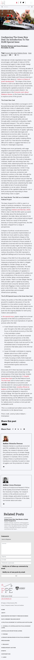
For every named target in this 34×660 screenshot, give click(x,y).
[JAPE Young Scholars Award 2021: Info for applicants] (25, 7)
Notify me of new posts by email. (14, 572)
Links (4, 657)
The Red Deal (5, 380)
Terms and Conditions (19, 605)
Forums (5, 634)
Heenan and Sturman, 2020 (21, 210)
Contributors (5, 654)
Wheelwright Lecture (8, 647)
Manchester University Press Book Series (14, 616)
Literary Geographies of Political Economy (15, 637)
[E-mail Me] (4, 467)
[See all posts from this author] (5, 438)
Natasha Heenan (16, 443)
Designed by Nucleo (9, 605)
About (3, 612)
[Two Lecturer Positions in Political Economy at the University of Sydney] (9, 7)
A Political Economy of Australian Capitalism (16, 622)
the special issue (8, 316)
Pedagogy (6, 644)
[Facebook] (20, 2)
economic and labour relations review (16, 53)
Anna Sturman (15, 485)
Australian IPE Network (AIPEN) (11, 631)
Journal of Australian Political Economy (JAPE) (16, 626)
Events (3, 650)
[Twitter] (23, 2)
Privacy (2, 605)
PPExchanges (5, 640)
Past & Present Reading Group (10, 619)
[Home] (3, 2)
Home (3, 609)
